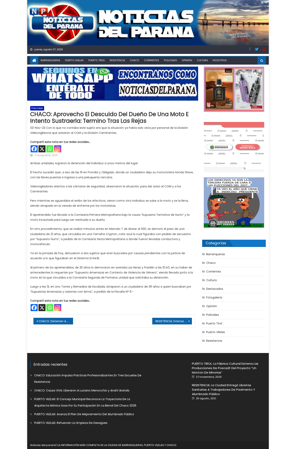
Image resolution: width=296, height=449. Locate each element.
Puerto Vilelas (74, 60)
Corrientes (151, 60)
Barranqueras (50, 60)
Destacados (214, 289)
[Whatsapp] (49, 148)
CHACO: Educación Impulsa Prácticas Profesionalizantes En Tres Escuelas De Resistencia (87, 378)
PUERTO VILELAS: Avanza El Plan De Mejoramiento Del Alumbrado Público (84, 414)
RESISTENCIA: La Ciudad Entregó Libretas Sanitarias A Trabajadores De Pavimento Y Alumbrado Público (223, 389)
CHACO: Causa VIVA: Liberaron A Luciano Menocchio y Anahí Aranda (81, 390)
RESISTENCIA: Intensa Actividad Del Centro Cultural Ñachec (173, 321)
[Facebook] (34, 148)
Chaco (134, 60)
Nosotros (220, 60)
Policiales (170, 60)
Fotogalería (214, 297)
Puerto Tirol (96, 60)
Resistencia (117, 60)
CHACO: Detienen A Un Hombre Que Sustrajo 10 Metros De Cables (56, 321)
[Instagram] (57, 148)
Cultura (202, 60)
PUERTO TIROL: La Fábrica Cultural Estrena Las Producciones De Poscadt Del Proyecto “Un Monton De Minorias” (225, 368)
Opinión (187, 60)
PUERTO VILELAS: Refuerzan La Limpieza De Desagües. (71, 423)
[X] (42, 148)
